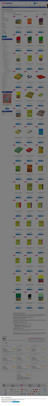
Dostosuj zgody (10, 401)
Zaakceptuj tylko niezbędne (5, 401)
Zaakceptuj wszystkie (16, 401)
